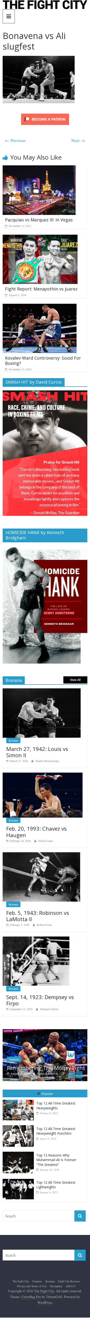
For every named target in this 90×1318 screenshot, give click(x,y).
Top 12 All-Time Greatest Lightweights (55, 1196)
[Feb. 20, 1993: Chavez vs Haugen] (43, 775)
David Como (45, 841)
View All (75, 680)
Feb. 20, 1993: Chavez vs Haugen (36, 831)
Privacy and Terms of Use (32, 1297)
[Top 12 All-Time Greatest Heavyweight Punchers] (19, 1136)
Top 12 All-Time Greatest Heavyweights (55, 1116)
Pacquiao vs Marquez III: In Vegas (39, 220)
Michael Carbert (49, 1009)
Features (37, 1292)
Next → (78, 140)
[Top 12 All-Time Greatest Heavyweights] (19, 1111)
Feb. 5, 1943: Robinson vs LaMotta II (37, 916)
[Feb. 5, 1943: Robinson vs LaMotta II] (41, 855)
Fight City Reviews (69, 1292)
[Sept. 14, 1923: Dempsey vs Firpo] (36, 939)
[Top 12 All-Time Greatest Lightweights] (19, 1190)
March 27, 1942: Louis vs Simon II (37, 752)
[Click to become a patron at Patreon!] (45, 114)
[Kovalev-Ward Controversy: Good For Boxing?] (40, 306)
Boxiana (13, 740)
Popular (47, 1104)
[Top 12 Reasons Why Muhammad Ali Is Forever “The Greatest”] (19, 1163)
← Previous (15, 140)
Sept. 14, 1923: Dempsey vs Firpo (40, 1000)
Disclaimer (56, 1297)
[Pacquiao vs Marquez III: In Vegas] (39, 168)
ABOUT (71, 1297)
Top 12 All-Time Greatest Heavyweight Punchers (55, 1142)
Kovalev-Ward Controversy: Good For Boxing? (43, 360)
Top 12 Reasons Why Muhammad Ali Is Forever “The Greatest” (56, 1171)
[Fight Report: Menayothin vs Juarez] (40, 237)
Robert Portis (44, 925)
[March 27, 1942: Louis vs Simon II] (42, 691)
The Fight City (20, 1292)
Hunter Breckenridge (47, 761)
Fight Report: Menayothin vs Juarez (41, 289)
